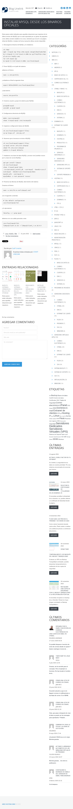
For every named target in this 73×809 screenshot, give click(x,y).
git (60, 413)
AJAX (55, 64)
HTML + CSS (58, 207)
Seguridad (52, 424)
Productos (61, 143)
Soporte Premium (63, 174)
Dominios (29, 13)
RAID (50, 421)
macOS (64, 416)
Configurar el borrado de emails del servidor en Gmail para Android (63, 773)
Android (57, 67)
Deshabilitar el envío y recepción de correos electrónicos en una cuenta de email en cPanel (60, 631)
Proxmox (60, 323)
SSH (58, 327)
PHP (55, 255)
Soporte (40, 8)
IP (54, 211)
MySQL (11, 233)
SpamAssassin (57, 436)
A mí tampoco (53, 784)
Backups (59, 13)
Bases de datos (59, 75)
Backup (54, 395)
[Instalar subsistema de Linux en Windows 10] (42, 276)
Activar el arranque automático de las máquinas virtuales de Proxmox (63, 749)
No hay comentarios (12, 236)
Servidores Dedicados (46, 12)
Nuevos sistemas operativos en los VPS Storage (6, 289)
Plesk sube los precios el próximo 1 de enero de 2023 (59, 520)
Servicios (60, 114)
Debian (50, 408)
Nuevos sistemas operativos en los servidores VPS (18, 290)
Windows (60, 331)
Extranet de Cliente (61, 125)
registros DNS (56, 421)
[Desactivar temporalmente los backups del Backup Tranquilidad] (54, 547)
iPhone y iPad (58, 215)
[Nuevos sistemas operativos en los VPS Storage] (7, 276)
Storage (68, 436)
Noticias (54, 52)
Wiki (15, 233)
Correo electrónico (61, 83)
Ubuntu (51, 439)
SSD (62, 436)
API (55, 71)
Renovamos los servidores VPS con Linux (30, 289)
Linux (6, 233)
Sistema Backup (59, 368)
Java (55, 219)
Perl (55, 251)
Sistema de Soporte (63, 168)
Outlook (54, 418)
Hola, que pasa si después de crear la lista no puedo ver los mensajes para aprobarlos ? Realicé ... (60, 715)
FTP (58, 203)
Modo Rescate (59, 234)
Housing (67, 12)
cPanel (59, 306)
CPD (68, 405)
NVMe (50, 418)
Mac (55, 230)
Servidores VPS (31, 12)
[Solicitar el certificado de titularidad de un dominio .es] (54, 486)
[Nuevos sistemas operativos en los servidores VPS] (19, 276)
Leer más (54, 474)
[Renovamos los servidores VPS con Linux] (31, 276)
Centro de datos (59, 398)
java (52, 416)
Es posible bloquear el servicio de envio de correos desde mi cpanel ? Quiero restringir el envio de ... (60, 647)
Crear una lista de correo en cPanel (62, 681)
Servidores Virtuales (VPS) (58, 430)
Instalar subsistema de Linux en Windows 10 (41, 288)
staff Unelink (36, 233)
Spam (63, 434)
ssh (65, 436)
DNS (58, 110)
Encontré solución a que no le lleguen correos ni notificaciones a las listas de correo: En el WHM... (59, 693)
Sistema (59, 117)
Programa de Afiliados (62, 288)
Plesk (56, 259)
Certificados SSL (44, 13)
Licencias (67, 13)
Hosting (59, 12)
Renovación (63, 421)
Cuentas (60, 106)
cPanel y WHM (59, 89)
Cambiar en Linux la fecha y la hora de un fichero (63, 726)
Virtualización (59, 380)
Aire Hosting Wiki (8, 804)
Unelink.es (49, 8)
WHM (55, 439)
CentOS (51, 398)
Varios (54, 56)
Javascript (57, 222)
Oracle (56, 247)
